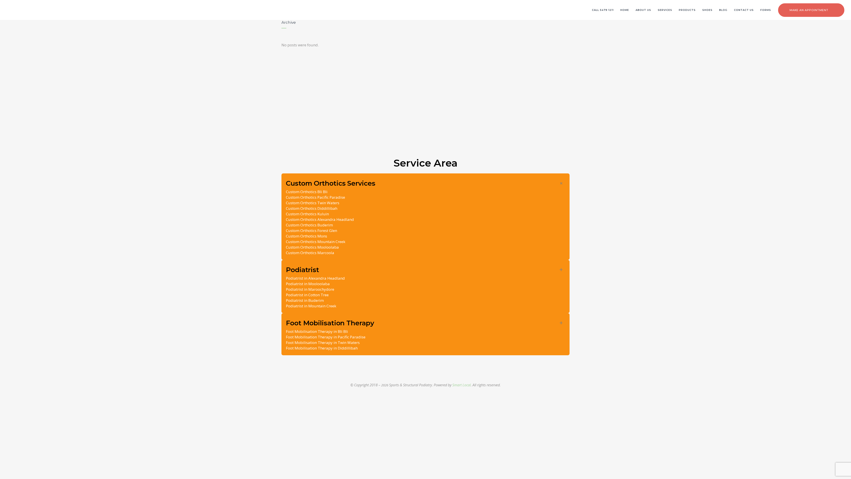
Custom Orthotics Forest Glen (311, 230)
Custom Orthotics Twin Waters (312, 202)
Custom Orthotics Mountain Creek (315, 241)
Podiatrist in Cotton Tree (307, 294)
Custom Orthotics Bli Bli (307, 191)
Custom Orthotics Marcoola (310, 252)
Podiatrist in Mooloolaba (308, 283)
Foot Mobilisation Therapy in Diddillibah (322, 348)
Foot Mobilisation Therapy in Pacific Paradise (325, 337)
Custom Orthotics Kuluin (307, 213)
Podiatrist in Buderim (305, 300)
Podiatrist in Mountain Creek (311, 305)
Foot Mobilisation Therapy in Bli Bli (317, 331)
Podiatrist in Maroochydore (310, 289)
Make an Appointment (809, 10)
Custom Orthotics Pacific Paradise (315, 197)
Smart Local (461, 385)
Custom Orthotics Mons (306, 236)
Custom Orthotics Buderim (309, 225)
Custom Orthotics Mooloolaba (312, 247)
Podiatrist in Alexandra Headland (315, 278)
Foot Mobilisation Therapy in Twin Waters (323, 342)
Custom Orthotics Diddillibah (311, 208)
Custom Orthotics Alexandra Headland (320, 219)
